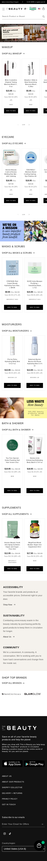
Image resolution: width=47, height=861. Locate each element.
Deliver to (8, 426)
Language (8, 435)
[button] (23, 430)
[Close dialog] (43, 413)
